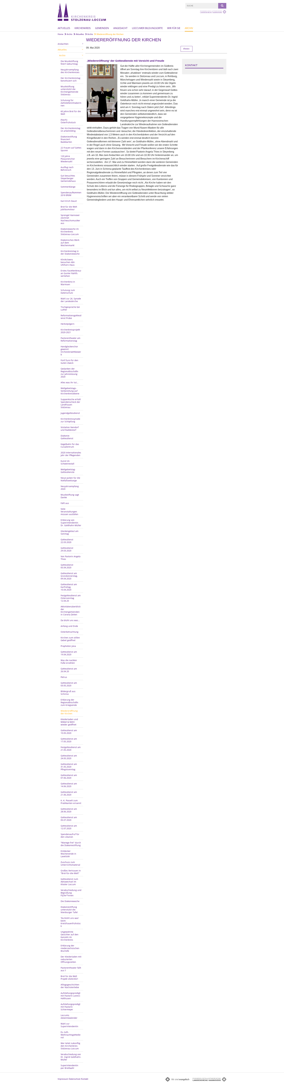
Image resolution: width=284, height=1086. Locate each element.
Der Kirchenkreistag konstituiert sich (70, 79)
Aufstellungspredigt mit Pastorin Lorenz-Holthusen (71, 996)
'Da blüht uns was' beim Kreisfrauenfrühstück (71, 922)
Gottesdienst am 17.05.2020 (69, 740)
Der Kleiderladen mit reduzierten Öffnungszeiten (71, 959)
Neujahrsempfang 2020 (70, 487)
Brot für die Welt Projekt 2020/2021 (69, 977)
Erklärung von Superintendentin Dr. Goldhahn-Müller (71, 523)
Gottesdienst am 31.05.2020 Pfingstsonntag (69, 767)
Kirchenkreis (83, 28)
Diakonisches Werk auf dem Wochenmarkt (70, 243)
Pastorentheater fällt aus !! (71, 969)
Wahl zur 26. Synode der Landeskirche (71, 300)
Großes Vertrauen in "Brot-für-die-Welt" (71, 872)
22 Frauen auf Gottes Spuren (71, 149)
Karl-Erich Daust (69, 201)
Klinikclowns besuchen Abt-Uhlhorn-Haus (68, 262)
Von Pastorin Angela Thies (70, 557)
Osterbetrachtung (69, 631)
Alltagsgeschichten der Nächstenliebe (70, 986)
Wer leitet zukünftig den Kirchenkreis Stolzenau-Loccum (70, 1046)
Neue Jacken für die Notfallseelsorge (70, 479)
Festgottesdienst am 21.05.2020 (71, 748)
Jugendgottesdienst (70, 413)
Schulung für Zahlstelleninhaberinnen (71, 103)
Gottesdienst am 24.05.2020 (69, 757)
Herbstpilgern (67, 323)
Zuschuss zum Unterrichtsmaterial (70, 863)
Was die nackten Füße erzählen (69, 661)
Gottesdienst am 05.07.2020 (69, 818)
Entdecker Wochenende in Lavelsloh (68, 854)
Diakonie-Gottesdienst (67, 437)
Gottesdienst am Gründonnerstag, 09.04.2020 (69, 576)
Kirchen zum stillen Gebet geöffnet (70, 639)
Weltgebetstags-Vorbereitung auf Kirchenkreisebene (70, 391)
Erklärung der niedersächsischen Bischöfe (70, 948)
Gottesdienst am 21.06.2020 (69, 793)
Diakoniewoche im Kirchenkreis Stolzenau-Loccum (70, 231)
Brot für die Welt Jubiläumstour (69, 208)
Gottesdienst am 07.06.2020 (69, 776)
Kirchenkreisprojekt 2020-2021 (70, 331)
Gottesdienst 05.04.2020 (67, 566)
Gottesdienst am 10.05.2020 (69, 731)
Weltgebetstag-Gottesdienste (68, 470)
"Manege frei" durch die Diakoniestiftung (71, 844)
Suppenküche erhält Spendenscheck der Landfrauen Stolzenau (71, 403)
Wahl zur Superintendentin (69, 1025)
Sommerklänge (68, 186)
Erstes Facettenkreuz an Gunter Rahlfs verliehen (71, 273)
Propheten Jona (68, 646)
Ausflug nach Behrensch (67, 168)
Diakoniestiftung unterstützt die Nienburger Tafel (69, 910)
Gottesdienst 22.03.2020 (67, 541)
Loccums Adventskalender (69, 1016)
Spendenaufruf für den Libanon (70, 835)
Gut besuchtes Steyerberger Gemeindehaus (68, 178)
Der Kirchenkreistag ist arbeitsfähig (70, 129)
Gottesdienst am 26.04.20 (69, 670)
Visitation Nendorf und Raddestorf (70, 428)
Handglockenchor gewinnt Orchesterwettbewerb (71, 350)
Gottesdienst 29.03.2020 (67, 549)
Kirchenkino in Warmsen (68, 283)
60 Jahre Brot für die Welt (71, 112)
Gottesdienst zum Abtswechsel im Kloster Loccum (69, 882)
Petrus (64, 677)
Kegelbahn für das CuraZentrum (70, 445)
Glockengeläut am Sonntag (69, 532)
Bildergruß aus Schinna (68, 692)
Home (60, 34)
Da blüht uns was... (70, 620)
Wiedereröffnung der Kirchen (110, 34)
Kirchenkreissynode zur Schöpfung (70, 420)
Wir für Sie (173, 28)
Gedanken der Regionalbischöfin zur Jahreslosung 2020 (69, 372)
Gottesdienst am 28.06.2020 (69, 810)
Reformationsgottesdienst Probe (71, 316)
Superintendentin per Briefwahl (69, 1066)
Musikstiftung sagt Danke (70, 496)
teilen (187, 49)
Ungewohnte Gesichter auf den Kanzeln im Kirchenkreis (69, 935)
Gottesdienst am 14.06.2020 (69, 785)
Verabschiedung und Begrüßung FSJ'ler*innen (71, 893)
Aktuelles (64, 28)
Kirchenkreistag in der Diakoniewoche (70, 252)
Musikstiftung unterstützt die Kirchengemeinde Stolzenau (69, 90)
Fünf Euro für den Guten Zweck (69, 361)
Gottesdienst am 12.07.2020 (69, 827)
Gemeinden (102, 28)
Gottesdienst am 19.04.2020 (69, 653)
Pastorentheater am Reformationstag (70, 339)
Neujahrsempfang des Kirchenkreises (70, 71)
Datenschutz (74, 1079)
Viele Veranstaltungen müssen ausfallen (69, 512)
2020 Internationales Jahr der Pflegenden (71, 454)
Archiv (189, 28)
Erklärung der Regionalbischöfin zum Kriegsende (69, 702)
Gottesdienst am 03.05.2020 (69, 684)
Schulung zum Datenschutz (68, 291)
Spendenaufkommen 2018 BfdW (71, 194)
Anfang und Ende (69, 626)
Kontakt (84, 1079)
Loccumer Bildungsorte (147, 28)
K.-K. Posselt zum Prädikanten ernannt (71, 802)
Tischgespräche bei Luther (70, 308)
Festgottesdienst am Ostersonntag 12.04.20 (71, 598)
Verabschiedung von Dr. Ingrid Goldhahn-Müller (71, 1057)
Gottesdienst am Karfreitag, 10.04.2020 (69, 587)
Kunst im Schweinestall (67, 462)
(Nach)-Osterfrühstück (68, 121)
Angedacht (120, 28)
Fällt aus (65, 503)
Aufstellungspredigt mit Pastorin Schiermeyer (70, 1007)
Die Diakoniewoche (70, 901)
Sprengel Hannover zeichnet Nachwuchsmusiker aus (70, 219)
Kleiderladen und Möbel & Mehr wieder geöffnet (69, 722)
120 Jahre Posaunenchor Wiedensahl (68, 159)
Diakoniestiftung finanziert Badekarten (69, 139)
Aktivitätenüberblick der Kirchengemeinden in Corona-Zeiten (70, 610)
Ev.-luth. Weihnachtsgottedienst (70, 1035)
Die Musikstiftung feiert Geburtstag (69, 62)
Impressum (63, 1079)
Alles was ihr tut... (69, 382)
